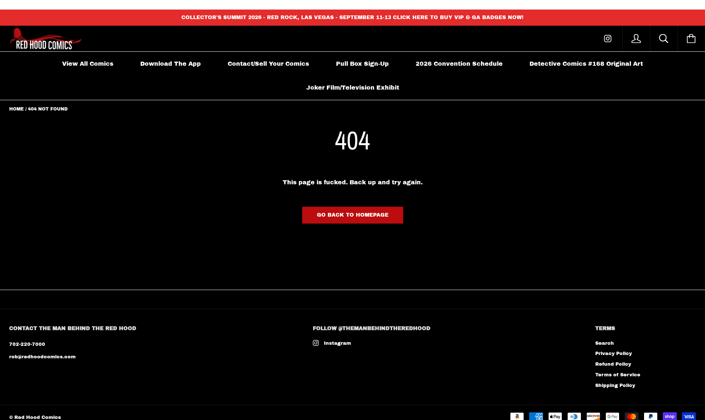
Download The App (170, 64)
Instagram (337, 343)
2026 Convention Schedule (459, 64)
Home (16, 109)
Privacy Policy (613, 353)
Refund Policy (613, 364)
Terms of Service (617, 374)
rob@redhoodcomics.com (42, 356)
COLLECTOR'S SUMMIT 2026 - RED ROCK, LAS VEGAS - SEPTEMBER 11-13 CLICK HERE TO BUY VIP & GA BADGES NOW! (352, 17)
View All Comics (87, 64)
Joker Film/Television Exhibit (352, 87)
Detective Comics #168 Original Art (586, 64)
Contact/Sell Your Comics (268, 64)
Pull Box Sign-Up (362, 64)
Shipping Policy (615, 385)
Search (604, 343)
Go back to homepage (352, 215)
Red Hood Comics (37, 417)
